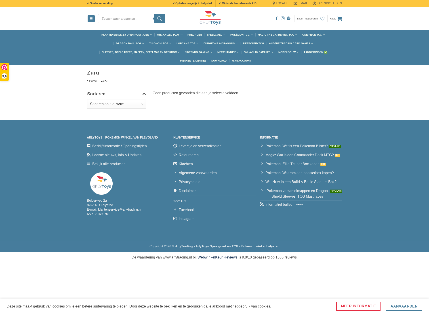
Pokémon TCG (240, 34)
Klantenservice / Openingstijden (125, 34)
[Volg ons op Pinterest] (288, 19)
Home (93, 81)
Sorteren (96, 93)
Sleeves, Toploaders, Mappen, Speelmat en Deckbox (139, 52)
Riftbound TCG (253, 43)
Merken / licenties (193, 60)
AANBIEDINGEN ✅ (315, 52)
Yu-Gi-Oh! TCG (158, 43)
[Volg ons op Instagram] (282, 19)
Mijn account (241, 60)
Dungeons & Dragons (219, 43)
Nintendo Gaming (197, 52)
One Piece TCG (312, 34)
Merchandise (226, 52)
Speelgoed (215, 34)
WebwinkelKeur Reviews (218, 257)
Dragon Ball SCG (128, 43)
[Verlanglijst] (322, 18)
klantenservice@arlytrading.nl (119, 209)
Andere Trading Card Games (289, 43)
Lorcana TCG (186, 43)
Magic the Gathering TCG (276, 34)
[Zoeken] (159, 18)
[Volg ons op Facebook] (277, 19)
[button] (91, 18)
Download (219, 60)
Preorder (194, 34)
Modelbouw (287, 52)
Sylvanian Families (257, 52)
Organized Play (168, 34)
